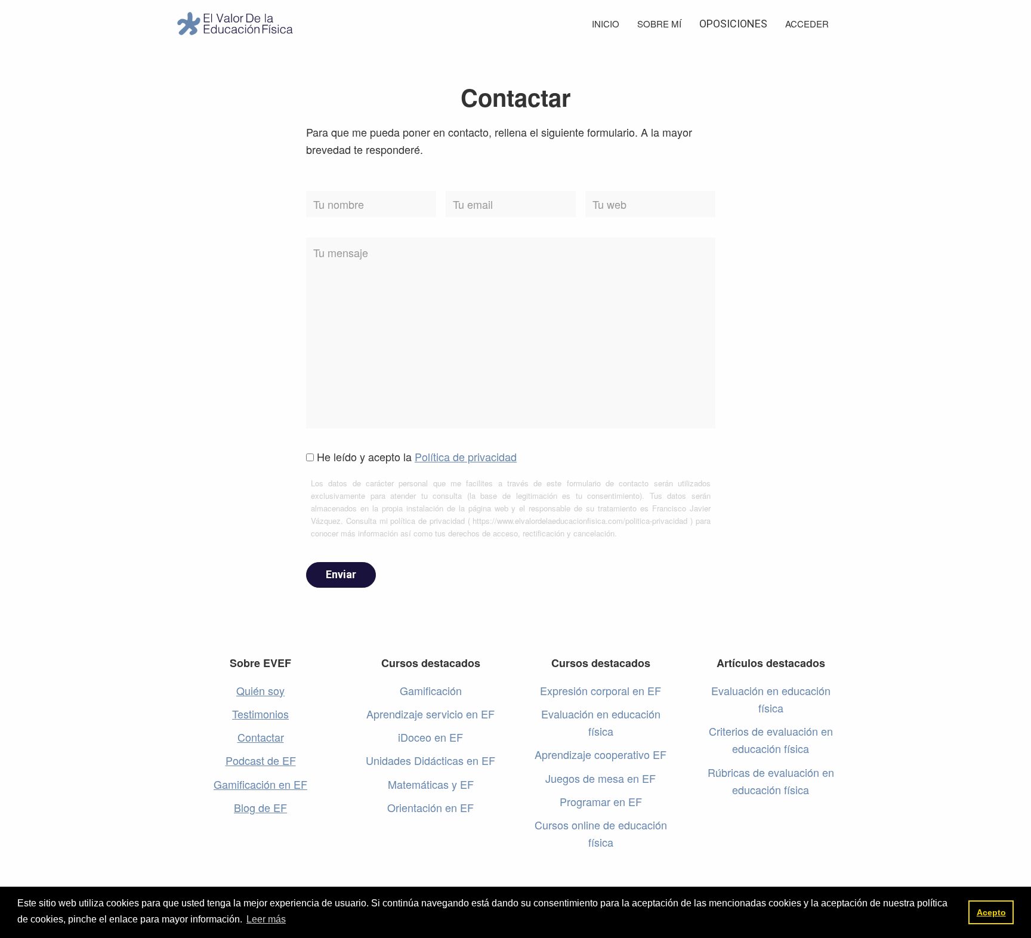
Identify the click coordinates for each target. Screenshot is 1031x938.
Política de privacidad (466, 456)
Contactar (260, 737)
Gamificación (431, 690)
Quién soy (260, 690)
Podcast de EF (261, 760)
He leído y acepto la (417, 456)
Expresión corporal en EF (600, 690)
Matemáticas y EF (431, 784)
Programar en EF (601, 801)
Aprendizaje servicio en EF (430, 713)
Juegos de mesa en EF (600, 778)
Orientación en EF (430, 807)
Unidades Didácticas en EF (430, 760)
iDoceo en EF (430, 737)
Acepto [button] (991, 912)
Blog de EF (260, 807)
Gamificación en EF (260, 784)
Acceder (807, 23)
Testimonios (260, 713)
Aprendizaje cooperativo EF (600, 754)
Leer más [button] (266, 919)
